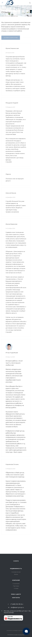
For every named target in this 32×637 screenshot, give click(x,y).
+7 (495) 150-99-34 (16, 604)
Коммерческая (16, 572)
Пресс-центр (16, 594)
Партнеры (16, 586)
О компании (16, 583)
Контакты (16, 597)
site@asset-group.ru (17, 607)
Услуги (16, 561)
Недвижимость (16, 568)
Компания (16, 580)
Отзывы (16, 588)
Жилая (16, 574)
